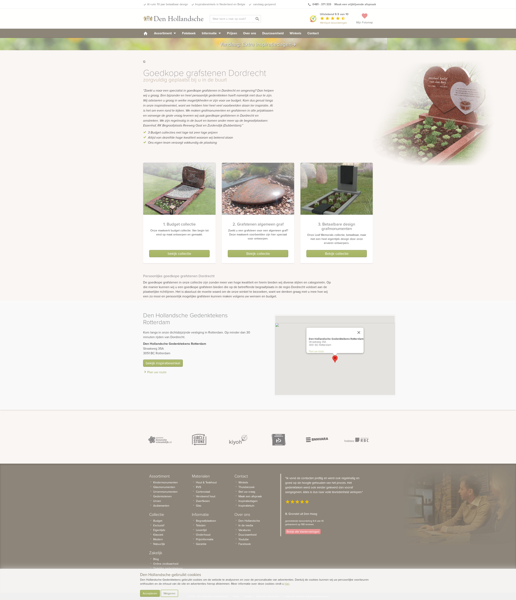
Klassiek (158, 535)
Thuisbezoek (246, 487)
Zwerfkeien (203, 501)
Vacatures (244, 530)
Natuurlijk (159, 544)
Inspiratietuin (246, 506)
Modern (158, 539)
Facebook (244, 544)
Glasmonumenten (164, 487)
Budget (157, 521)
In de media (245, 525)
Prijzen (232, 33)
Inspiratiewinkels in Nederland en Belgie (220, 4)
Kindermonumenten (165, 482)
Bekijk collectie (258, 253)
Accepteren (150, 593)
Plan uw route (156, 372)
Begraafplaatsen (206, 521)
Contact (313, 33)
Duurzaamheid (273, 33)
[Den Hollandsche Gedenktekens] (173, 18)
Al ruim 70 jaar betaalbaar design (167, 4)
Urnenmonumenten (165, 492)
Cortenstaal (203, 492)
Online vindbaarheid (165, 564)
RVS (198, 487)
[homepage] (145, 33)
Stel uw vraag (246, 492)
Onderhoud (203, 535)
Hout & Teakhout (206, 482)
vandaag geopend (264, 4)
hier (287, 584)
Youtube (243, 539)
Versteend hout (205, 496)
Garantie (201, 544)
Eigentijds (159, 530)
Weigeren (169, 593)
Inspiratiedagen (248, 501)
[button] (335, 359)
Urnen (157, 501)
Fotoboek (189, 33)
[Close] (359, 332)
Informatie (209, 33)
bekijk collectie (179, 253)
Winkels (295, 33)
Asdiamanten (161, 506)
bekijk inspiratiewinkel (163, 363)
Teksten (201, 525)
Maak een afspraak (250, 496)
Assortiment (163, 33)
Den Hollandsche (249, 521)
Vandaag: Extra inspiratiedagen (258, 44)
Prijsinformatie (204, 539)
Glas (198, 506)
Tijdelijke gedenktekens (168, 568)
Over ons (249, 33)
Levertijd (201, 530)
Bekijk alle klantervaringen (303, 532)
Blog (156, 559)
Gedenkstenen (162, 496)
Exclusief (158, 525)
